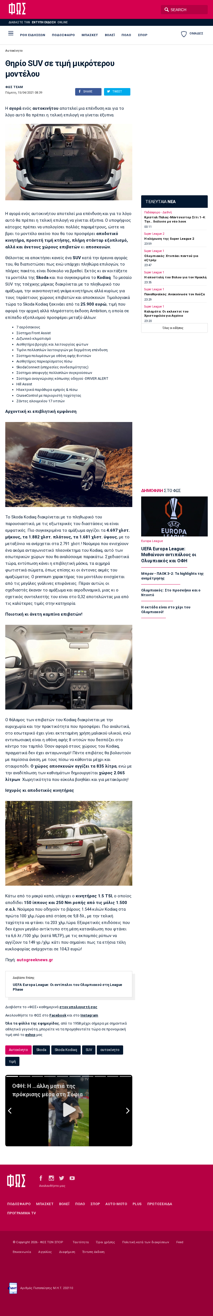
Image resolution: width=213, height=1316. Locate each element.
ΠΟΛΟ (126, 35)
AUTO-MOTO (116, 1204)
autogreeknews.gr (34, 959)
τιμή (12, 1061)
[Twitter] (61, 1178)
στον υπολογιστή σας (78, 1007)
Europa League (152, 541)
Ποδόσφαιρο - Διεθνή (158, 212)
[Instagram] (51, 1178)
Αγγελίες (45, 1252)
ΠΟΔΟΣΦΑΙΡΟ (63, 35)
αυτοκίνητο (110, 1050)
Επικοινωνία (22, 1252)
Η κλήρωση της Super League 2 (169, 239)
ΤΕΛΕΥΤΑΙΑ (160, 201)
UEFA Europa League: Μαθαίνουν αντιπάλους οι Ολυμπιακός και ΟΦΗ (168, 554)
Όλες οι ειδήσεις (173, 328)
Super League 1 (154, 251)
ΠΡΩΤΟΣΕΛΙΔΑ (159, 1204)
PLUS (137, 1204)
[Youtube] (72, 1178)
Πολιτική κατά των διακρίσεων (145, 1242)
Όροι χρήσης (105, 1242)
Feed (179, 1242)
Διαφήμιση (67, 1252)
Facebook (57, 1015)
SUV (89, 1050)
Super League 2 (154, 234)
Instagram (89, 1015)
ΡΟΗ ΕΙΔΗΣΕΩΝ (32, 35)
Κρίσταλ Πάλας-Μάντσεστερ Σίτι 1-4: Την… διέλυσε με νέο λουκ (175, 219)
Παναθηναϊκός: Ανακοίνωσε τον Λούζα (174, 294)
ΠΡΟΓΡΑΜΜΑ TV (21, 1213)
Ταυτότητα (81, 1242)
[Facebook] (40, 1178)
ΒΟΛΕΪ (110, 35)
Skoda (41, 1050)
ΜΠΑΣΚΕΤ (90, 35)
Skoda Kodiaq (66, 1050)
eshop (30, 1035)
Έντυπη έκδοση (93, 1252)
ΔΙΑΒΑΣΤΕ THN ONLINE (38, 22)
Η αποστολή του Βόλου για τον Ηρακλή (175, 277)
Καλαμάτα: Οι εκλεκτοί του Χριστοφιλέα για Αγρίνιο (166, 313)
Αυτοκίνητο (13, 51)
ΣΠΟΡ (142, 35)
